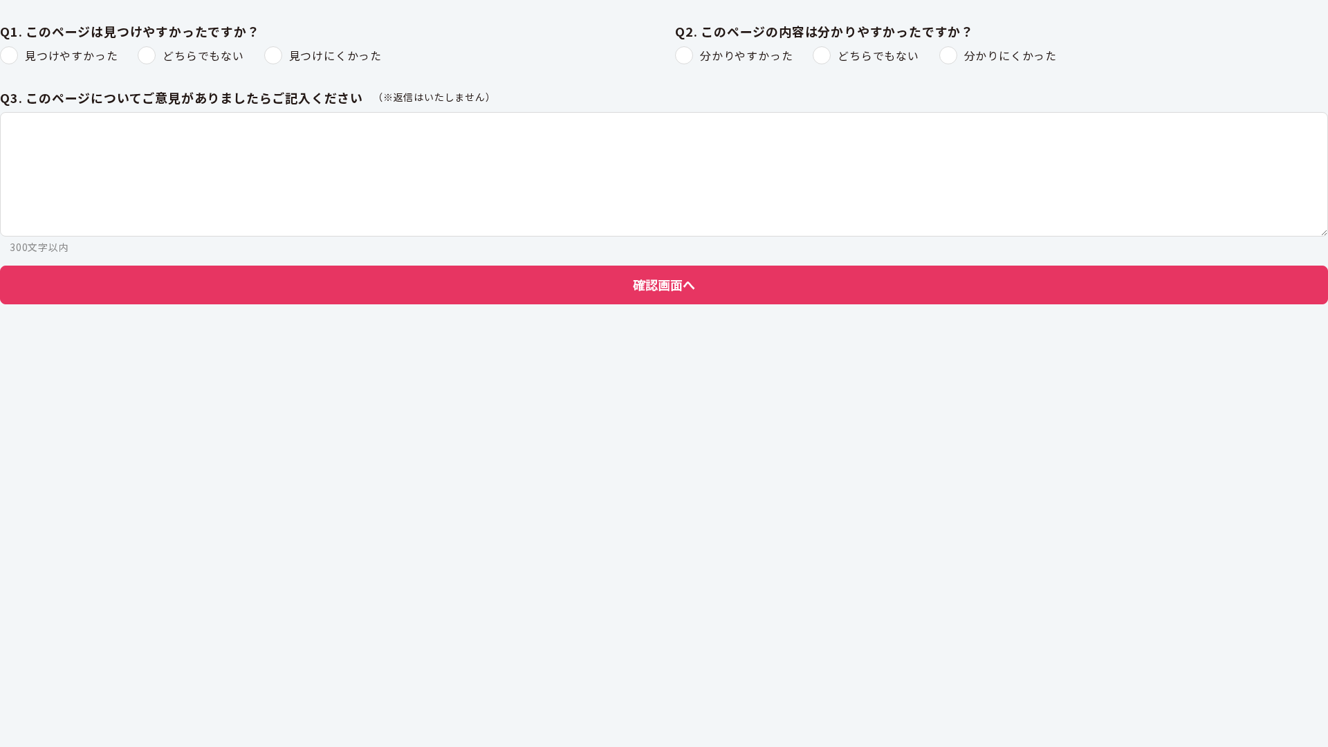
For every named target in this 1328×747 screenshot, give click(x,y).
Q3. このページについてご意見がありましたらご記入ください (181, 98)
